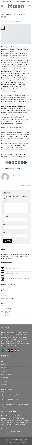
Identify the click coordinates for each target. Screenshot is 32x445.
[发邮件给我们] (12, 350)
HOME (3, 361)
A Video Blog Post (25, 185)
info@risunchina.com (12, 431)
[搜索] (29, 6)
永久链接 (17, 168)
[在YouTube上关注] (18, 350)
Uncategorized (6, 298)
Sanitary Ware (6, 374)
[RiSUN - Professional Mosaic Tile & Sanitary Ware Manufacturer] (16, 6)
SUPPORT (4, 378)
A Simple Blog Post (12, 268)
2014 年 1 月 (5, 312)
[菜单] (2, 6)
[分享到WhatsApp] (6, 162)
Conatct (4, 384)
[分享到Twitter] (13, 162)
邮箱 (4, 224)
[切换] (30, 365)
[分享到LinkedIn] (22, 162)
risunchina (18, 21)
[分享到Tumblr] (25, 162)
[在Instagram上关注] (6, 350)
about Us (4, 381)
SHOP (3, 371)
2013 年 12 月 (5, 315)
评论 (5, 201)
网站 (4, 232)
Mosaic (3, 364)
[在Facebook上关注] (2, 350)
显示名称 (5, 216)
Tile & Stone (5, 368)
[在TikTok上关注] (9, 350)
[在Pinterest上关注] (15, 350)
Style (2, 12)
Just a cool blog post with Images (17, 278)
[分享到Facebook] (9, 162)
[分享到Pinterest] (16, 162)
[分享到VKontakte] (19, 162)
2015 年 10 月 (5, 308)
